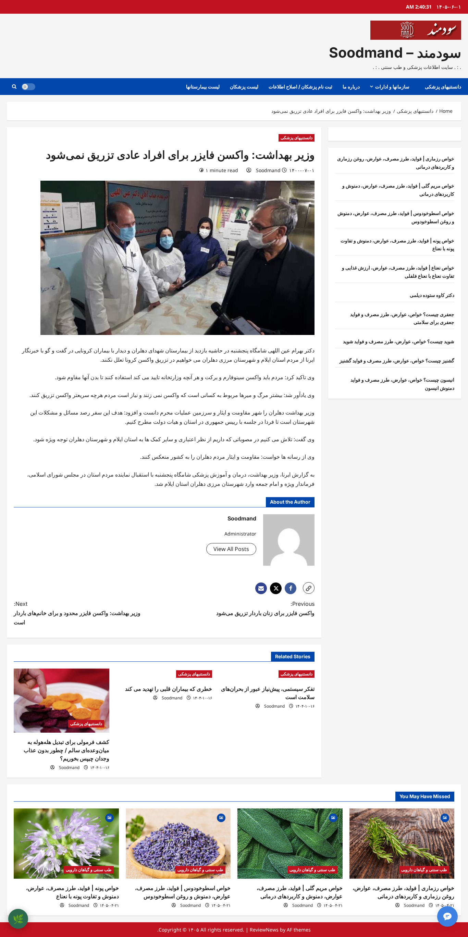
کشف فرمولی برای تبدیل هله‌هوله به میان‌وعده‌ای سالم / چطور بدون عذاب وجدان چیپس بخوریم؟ (66, 750)
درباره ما (351, 86)
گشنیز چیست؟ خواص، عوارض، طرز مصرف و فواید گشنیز (397, 360)
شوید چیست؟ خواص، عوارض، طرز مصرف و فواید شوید (398, 341)
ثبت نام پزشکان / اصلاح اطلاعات (300, 86)
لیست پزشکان (244, 86)
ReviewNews (264, 929)
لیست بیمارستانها (203, 86)
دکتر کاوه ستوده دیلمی (432, 295)
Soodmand (268, 170)
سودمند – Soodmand (395, 52)
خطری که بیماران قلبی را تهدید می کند (168, 688)
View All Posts (231, 549)
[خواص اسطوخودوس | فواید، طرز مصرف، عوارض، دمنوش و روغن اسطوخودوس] (178, 843)
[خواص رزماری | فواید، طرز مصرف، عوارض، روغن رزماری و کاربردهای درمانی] (402, 843)
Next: (77, 613)
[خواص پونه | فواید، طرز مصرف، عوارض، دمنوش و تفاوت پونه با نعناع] (66, 843)
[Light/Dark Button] (28, 86)
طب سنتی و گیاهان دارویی (424, 870)
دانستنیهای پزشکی (443, 86)
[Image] (445, 817)
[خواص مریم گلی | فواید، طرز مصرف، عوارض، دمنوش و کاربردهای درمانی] (290, 843)
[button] (14, 86)
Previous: (265, 608)
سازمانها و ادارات (392, 86)
